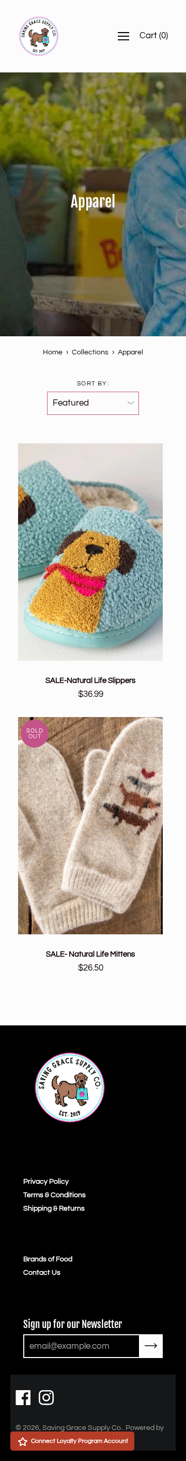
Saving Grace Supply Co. (82, 1428)
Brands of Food (47, 1259)
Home (53, 352)
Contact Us (41, 1272)
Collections (90, 352)
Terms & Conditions (54, 1195)
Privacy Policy (46, 1181)
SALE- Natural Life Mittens (90, 954)
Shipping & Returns (54, 1208)
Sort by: (93, 383)
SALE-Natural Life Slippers (90, 680)
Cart (154, 35)
